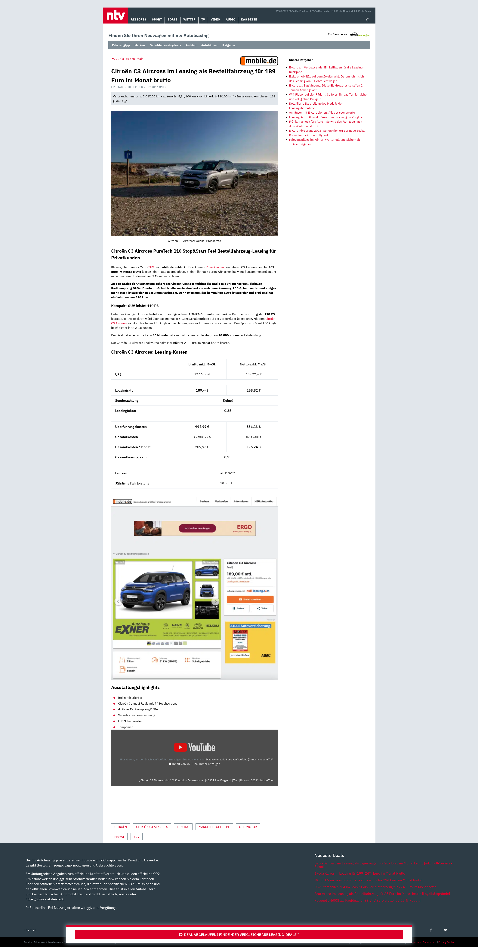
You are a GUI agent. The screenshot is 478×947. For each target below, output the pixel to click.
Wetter (189, 19)
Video (215, 19)
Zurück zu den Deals (129, 59)
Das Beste (249, 19)
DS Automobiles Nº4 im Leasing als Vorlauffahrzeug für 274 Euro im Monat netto (375, 887)
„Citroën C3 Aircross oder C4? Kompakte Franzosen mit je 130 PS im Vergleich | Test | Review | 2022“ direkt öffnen (206, 780)
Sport (157, 19)
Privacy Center (446, 942)
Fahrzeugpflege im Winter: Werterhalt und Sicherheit (324, 139)
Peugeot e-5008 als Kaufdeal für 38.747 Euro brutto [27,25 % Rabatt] (367, 900)
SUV (151, 267)
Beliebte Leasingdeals (165, 45)
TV (203, 19)
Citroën (120, 827)
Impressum (415, 942)
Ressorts (138, 19)
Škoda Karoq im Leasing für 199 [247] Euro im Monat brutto (359, 873)
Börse (172, 19)
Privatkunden (215, 267)
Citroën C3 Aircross (152, 827)
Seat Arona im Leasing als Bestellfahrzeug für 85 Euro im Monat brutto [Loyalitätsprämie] (382, 894)
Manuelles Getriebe (214, 827)
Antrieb (191, 45)
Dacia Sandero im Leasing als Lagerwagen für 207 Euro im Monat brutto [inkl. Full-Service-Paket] (383, 865)
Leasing (183, 827)
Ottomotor (248, 827)
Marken (139, 45)
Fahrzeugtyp (121, 45)
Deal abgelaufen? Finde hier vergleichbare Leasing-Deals (241, 934)
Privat (119, 836)
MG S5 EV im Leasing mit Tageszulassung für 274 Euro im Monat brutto (368, 880)
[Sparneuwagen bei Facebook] (431, 930)
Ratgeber (228, 45)
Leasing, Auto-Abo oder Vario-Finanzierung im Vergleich (326, 117)
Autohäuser (209, 45)
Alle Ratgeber (302, 144)
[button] (115, 16)
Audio (230, 19)
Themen (30, 930)
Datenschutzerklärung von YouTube (239, 759)
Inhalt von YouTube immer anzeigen (196, 764)
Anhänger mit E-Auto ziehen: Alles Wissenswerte (322, 112)
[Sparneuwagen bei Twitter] (445, 930)
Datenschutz (429, 942)
